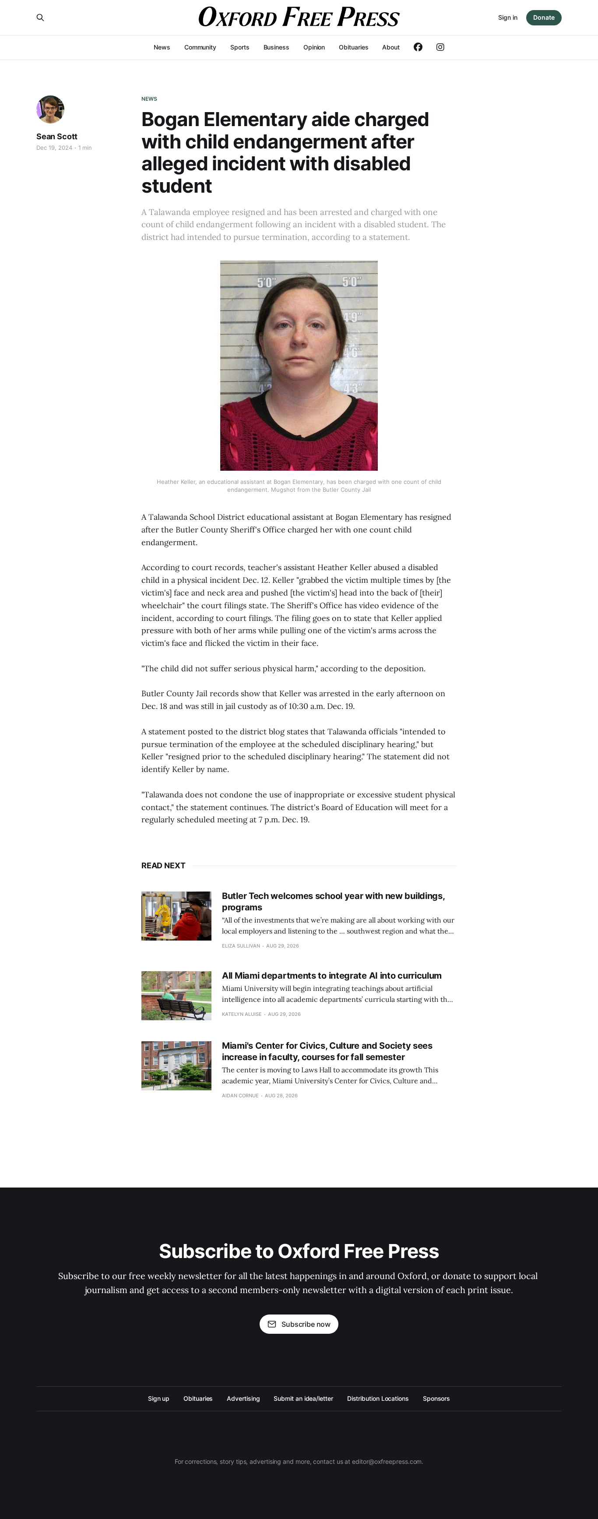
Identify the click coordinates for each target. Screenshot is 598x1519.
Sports (240, 47)
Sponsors (436, 1398)
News (162, 47)
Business (276, 47)
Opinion (314, 47)
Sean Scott (56, 136)
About (391, 47)
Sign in (507, 17)
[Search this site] (40, 17)
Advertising (243, 1398)
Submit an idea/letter (303, 1398)
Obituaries (353, 47)
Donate (544, 17)
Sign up (158, 1398)
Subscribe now (306, 1324)
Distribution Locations (378, 1398)
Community (200, 47)
